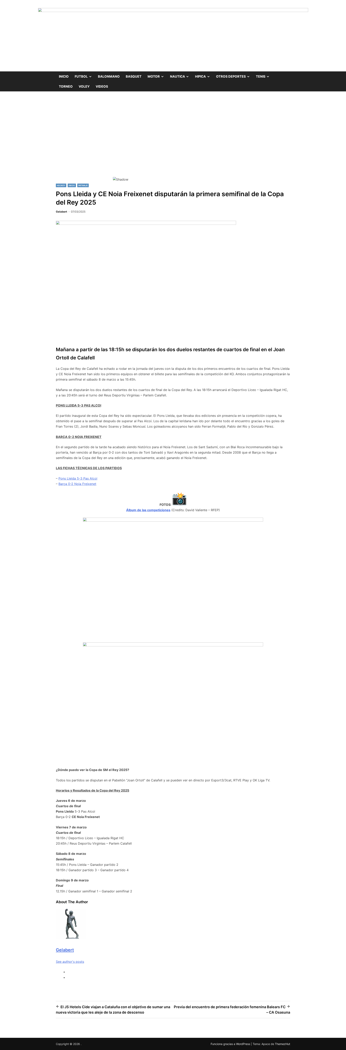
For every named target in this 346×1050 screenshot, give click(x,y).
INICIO (72, 185)
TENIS (264, 74)
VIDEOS (102, 86)
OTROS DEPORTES (234, 74)
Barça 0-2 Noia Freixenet (77, 484)
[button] (173, 162)
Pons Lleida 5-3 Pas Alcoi (77, 478)
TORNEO (66, 86)
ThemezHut (282, 1044)
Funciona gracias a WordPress (231, 1044)
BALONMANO (109, 76)
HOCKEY (61, 185)
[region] (173, 140)
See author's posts (70, 962)
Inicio (64, 76)
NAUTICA (181, 74)
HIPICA (204, 74)
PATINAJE (83, 185)
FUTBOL (85, 74)
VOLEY (84, 86)
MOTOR (157, 74)
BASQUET (134, 76)
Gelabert (61, 211)
